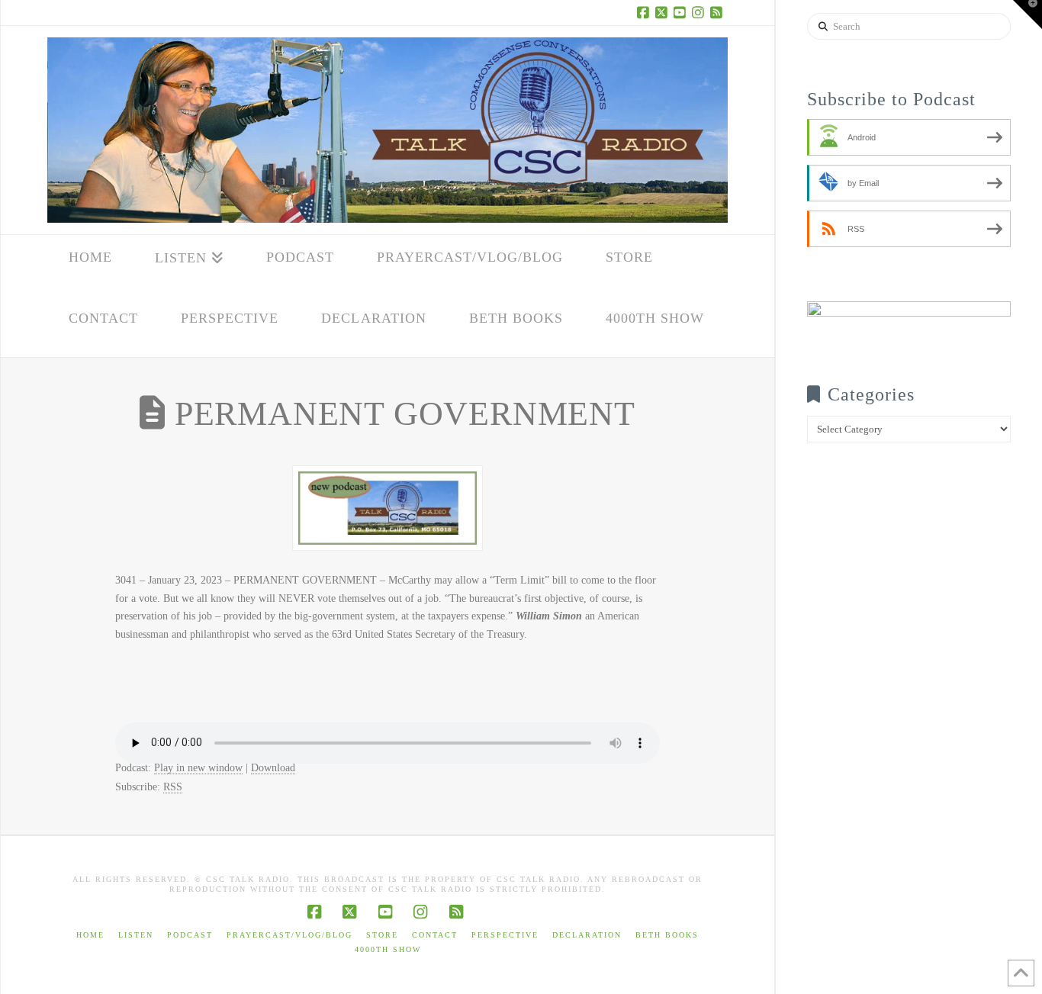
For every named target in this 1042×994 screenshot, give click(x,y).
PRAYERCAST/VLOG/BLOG (289, 935)
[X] (663, 12)
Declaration (587, 935)
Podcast (190, 935)
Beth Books (667, 935)
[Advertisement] (909, 741)
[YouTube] (682, 12)
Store (382, 935)
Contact (435, 935)
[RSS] (718, 12)
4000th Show (388, 949)
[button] (1027, 14)
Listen (135, 935)
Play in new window (198, 768)
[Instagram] (700, 12)
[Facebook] (645, 12)
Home (90, 935)
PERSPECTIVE (505, 935)
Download (273, 768)
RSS (172, 787)
